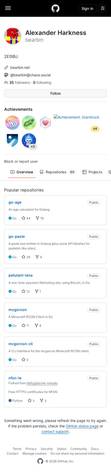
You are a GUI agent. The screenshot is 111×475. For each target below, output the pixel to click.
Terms (17, 449)
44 (28, 218)
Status (61, 449)
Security (47, 449)
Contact (12, 453)
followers (20, 82)
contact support (55, 431)
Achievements (18, 109)
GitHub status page (82, 426)
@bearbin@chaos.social (30, 75)
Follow (55, 93)
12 (28, 291)
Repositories (60, 172)
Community (78, 449)
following (42, 82)
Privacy (31, 449)
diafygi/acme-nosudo (42, 383)
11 (27, 326)
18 (41, 218)
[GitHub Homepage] (40, 461)
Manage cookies (34, 453)
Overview (25, 172)
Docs (95, 449)
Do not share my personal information (77, 453)
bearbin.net (20, 67)
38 (28, 257)
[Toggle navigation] (8, 8)
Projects (95, 172)
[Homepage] (55, 8)
